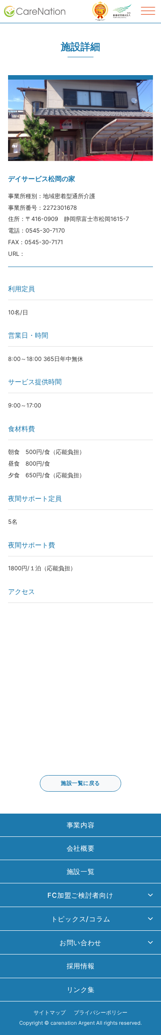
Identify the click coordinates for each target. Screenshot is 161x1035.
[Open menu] (148, 11)
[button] (80, 895)
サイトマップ (50, 1013)
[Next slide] (147, 120)
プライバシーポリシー (100, 1013)
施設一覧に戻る (80, 783)
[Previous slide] (14, 120)
